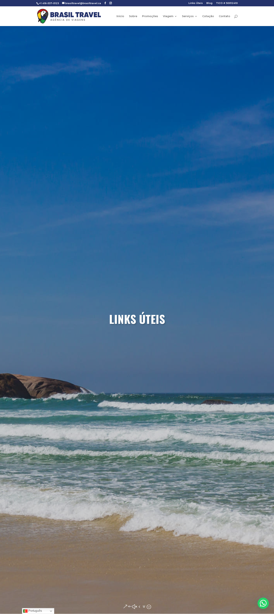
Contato (224, 16)
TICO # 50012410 (227, 3)
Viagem (168, 16)
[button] (263, 603)
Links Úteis (195, 3)
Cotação (208, 16)
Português (35, 610)
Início (120, 16)
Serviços (188, 16)
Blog (209, 3)
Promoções (150, 16)
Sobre (133, 16)
